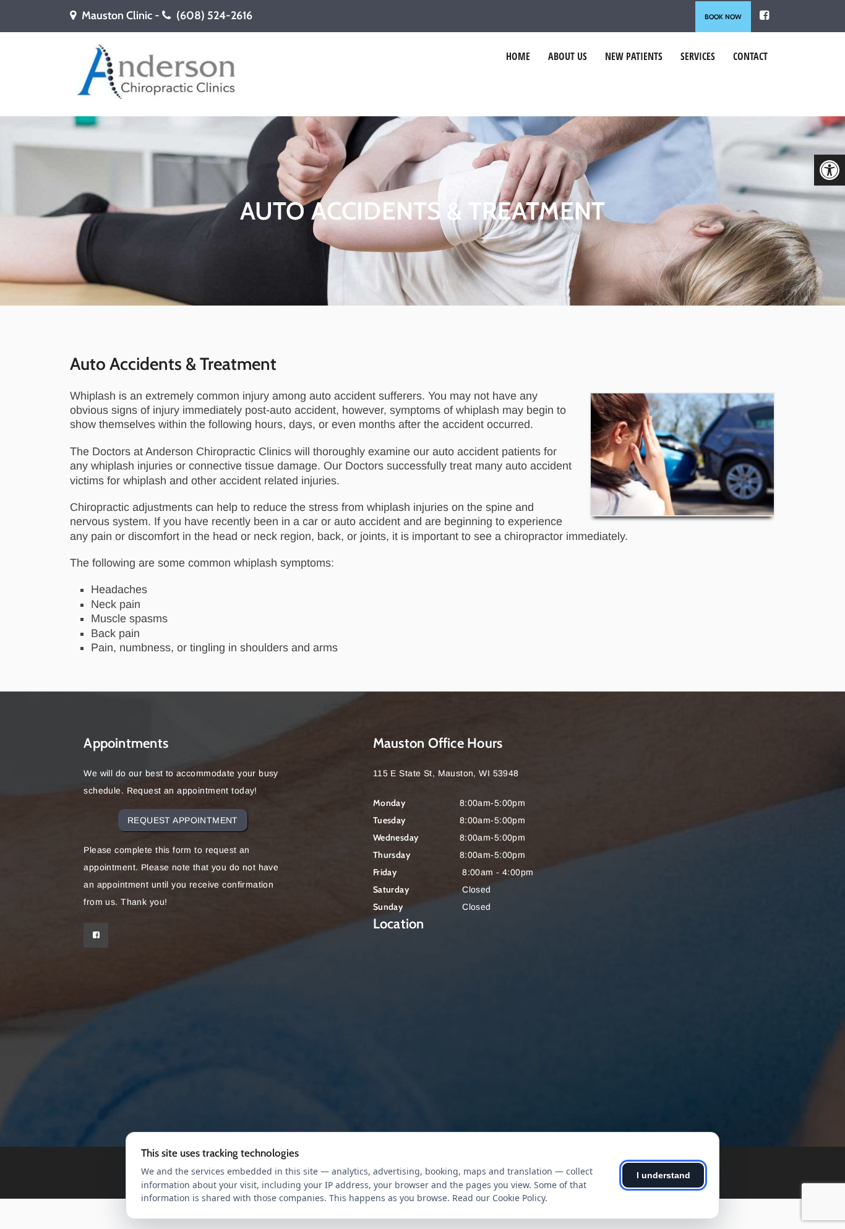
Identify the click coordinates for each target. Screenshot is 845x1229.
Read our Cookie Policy (498, 1198)
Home (518, 56)
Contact (750, 56)
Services (697, 56)
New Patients (634, 56)
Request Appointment (182, 820)
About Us (567, 56)
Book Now (723, 16)
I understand (663, 1175)
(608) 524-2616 (214, 15)
